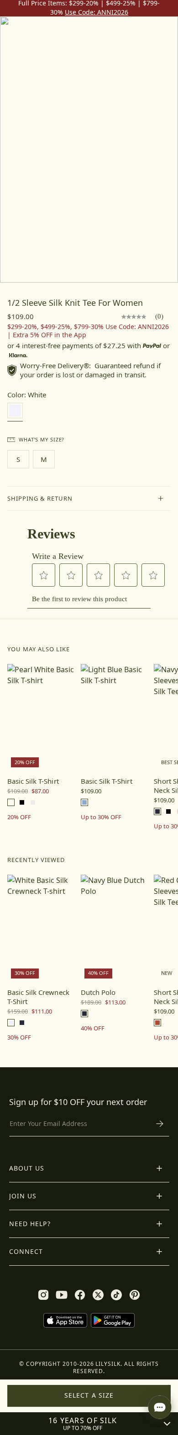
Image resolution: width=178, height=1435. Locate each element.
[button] (89, 498)
